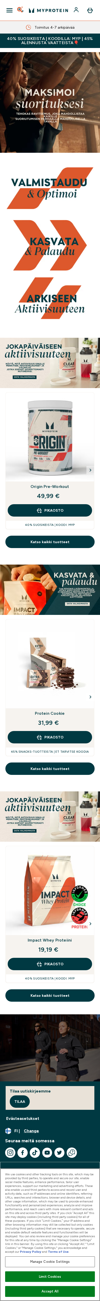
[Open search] (21, 10)
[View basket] (90, 10)
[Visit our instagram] (10, 1152)
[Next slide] (90, 470)
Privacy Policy (30, 1252)
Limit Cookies (50, 1277)
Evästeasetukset (22, 1118)
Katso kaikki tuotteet (50, 542)
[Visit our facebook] (22, 1152)
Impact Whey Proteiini (50, 940)
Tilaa (19, 1101)
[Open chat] (72, 1152)
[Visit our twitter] (59, 1152)
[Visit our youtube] (47, 1152)
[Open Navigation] (9, 10)
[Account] (76, 10)
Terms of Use (58, 1252)
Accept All (50, 1291)
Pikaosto (54, 510)
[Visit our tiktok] (35, 1152)
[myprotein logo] (48, 10)
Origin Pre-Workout (50, 486)
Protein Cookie (50, 713)
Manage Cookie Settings (50, 1262)
